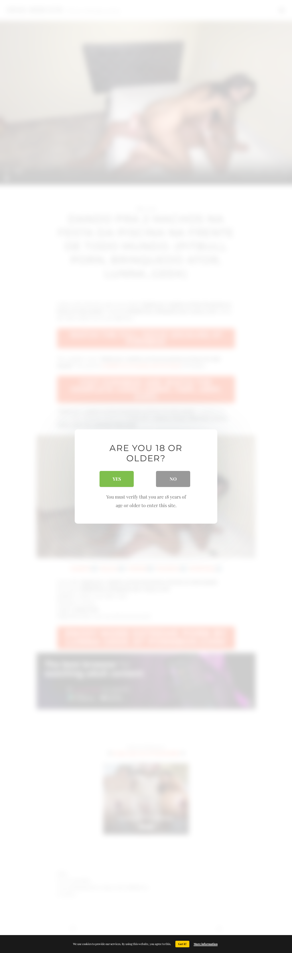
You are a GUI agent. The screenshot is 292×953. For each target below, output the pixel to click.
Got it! (182, 944)
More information (206, 944)
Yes (117, 479)
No (173, 479)
